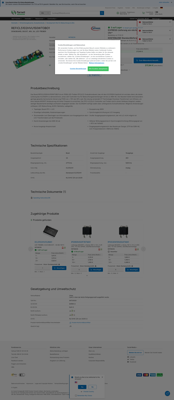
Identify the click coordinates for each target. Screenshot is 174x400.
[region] (87, 57)
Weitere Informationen (96, 63)
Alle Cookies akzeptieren (98, 69)
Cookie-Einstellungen (78, 68)
